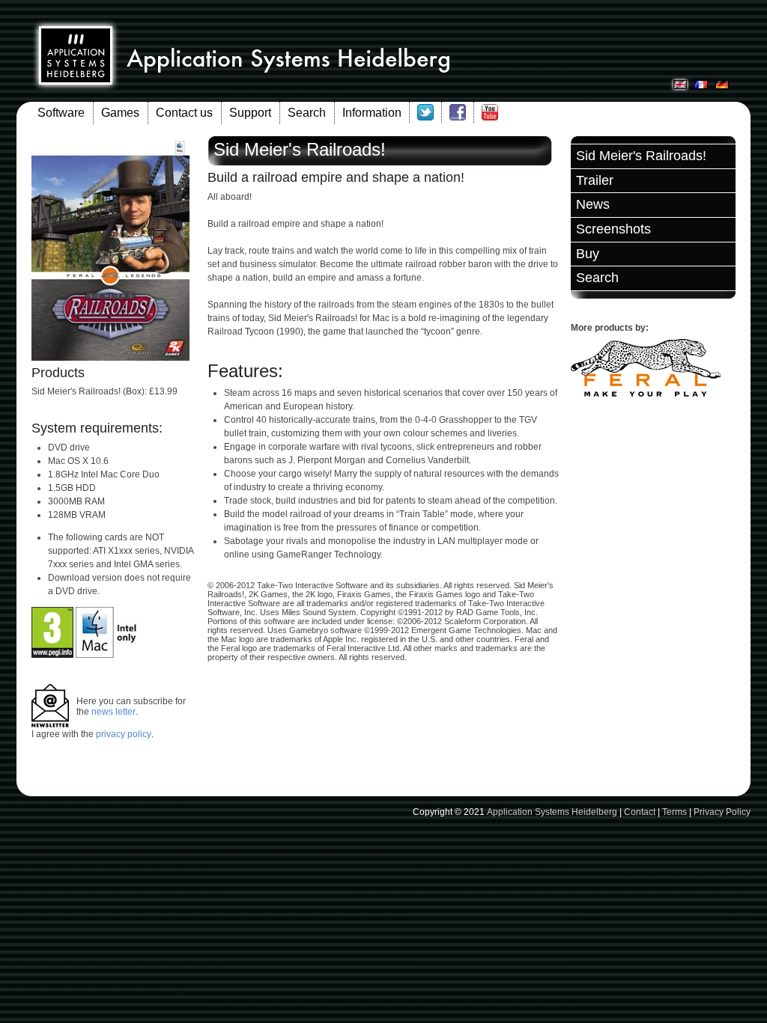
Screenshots (613, 229)
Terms (674, 812)
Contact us (184, 112)
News (593, 204)
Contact (639, 812)
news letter (113, 711)
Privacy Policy (722, 812)
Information (371, 112)
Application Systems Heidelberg (552, 812)
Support (250, 112)
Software (61, 112)
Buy (587, 253)
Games (120, 112)
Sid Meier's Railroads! (641, 155)
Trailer (594, 180)
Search (307, 112)
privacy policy (123, 734)
